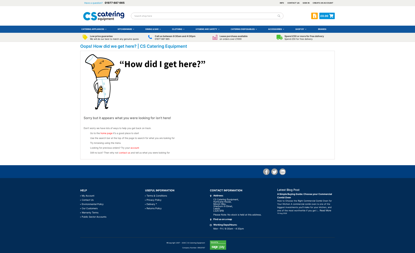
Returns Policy (154, 208)
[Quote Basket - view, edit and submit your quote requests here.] (314, 16)
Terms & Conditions (157, 195)
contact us (124, 152)
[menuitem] (322, 29)
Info (282, 3)
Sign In (306, 3)
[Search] (279, 16)
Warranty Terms (90, 212)
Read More (325, 210)
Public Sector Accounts (94, 216)
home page (107, 133)
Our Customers (90, 208)
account (134, 147)
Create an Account (323, 3)
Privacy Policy (154, 199)
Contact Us (293, 3)
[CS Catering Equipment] (103, 16)
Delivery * (152, 204)
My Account (88, 195)
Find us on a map (222, 219)
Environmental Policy (93, 204)
